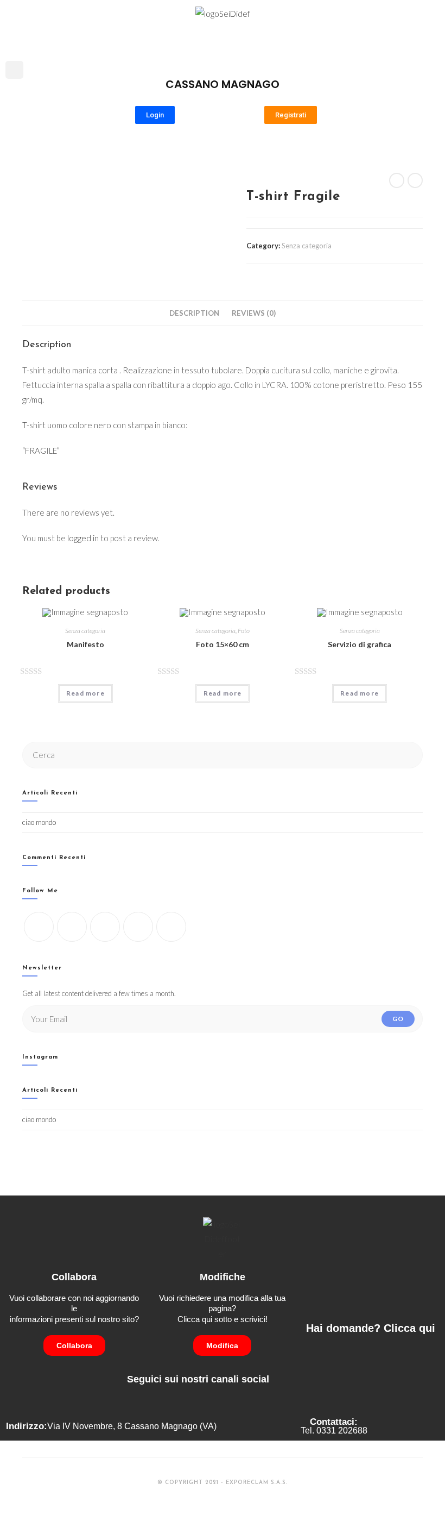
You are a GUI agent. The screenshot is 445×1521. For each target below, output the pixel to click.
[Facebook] (72, 927)
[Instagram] (105, 927)
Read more (85, 693)
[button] (432, 41)
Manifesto (85, 644)
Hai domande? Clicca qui (370, 1328)
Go (398, 1019)
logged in (83, 538)
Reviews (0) (254, 313)
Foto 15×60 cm (222, 644)
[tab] (194, 313)
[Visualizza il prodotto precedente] (396, 180)
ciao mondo (39, 822)
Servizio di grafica (359, 644)
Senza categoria (307, 245)
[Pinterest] (171, 927)
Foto (244, 631)
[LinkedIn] (138, 927)
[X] (39, 927)
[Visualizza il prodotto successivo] (415, 180)
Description (194, 313)
